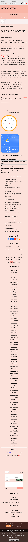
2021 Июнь (14, 359)
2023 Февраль (14, 395)
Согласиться (14, 540)
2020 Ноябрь (14, 342)
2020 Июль (14, 332)
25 (6, 262)
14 (14, 257)
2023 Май (14, 399)
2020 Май (14, 327)
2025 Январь (14, 433)
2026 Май (14, 438)
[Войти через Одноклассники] (20, 239)
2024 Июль (14, 419)
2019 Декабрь (14, 316)
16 (19, 257)
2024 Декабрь (14, 431)
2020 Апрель (14, 325)
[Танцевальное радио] (13, 21)
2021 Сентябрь (14, 366)
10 (21, 254)
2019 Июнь (14, 301)
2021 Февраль (14, 349)
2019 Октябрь (14, 311)
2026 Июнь (14, 440)
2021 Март (14, 351)
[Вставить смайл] (22, 472)
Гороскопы (8, 191)
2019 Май (14, 299)
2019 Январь (14, 289)
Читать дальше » (13, 94)
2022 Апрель (14, 380)
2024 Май (14, 414)
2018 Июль (14, 275)
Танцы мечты (14, 14)
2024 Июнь (14, 416)
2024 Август (14, 421)
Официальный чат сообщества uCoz (14, 513)
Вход (18, 112)
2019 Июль (14, 304)
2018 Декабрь (14, 287)
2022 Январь (14, 375)
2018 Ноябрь (14, 284)
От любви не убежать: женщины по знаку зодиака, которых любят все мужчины (13, 32)
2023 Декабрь (14, 402)
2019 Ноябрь (14, 313)
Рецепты (7, 185)
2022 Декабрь (14, 390)
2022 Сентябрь (14, 387)
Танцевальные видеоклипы (12, 222)
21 (14, 259)
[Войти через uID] (8, 239)
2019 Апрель (14, 296)
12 (8, 257)
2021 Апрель (14, 354)
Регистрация (12, 112)
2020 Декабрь (14, 344)
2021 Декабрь (14, 373)
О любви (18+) (8, 206)
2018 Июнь (14, 272)
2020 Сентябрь (14, 337)
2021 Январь (14, 347)
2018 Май (14, 270)
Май (11, 26)
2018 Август (14, 277)
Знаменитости (9, 228)
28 (14, 262)
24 (21, 259)
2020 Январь (14, 318)
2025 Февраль (14, 435)
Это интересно (6, 98)
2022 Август (14, 385)
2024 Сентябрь (14, 423)
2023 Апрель (14, 397)
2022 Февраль (14, 378)
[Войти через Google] (17, 239)
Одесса (9, 133)
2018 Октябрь (14, 282)
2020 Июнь (14, 330)
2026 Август (14, 445)
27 (11, 262)
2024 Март (14, 409)
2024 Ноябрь (14, 428)
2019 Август (14, 306)
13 (11, 257)
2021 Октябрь (14, 368)
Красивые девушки (10, 216)
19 (8, 259)
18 (6, 259)
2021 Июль (14, 361)
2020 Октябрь (14, 339)
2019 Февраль (14, 292)
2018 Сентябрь (14, 280)
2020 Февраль (14, 320)
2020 (7, 26)
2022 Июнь (14, 383)
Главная (3, 26)
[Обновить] (20, 472)
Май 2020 (8, 246)
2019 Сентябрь (14, 308)
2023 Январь (14, 392)
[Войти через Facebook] (13, 239)
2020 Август (14, 335)
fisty (20, 98)
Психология (8, 199)
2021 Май (14, 356)
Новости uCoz (14, 510)
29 (16, 262)
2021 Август (14, 363)
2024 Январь (14, 404)
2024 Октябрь (14, 426)
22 (16, 259)
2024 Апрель (14, 411)
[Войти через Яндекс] (15, 239)
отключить (13, 3)
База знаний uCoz (14, 516)
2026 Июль (14, 443)
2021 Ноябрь (14, 371)
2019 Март (14, 294)
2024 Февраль (14, 407)
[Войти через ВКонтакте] (11, 239)
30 (19, 262)
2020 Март (14, 323)
